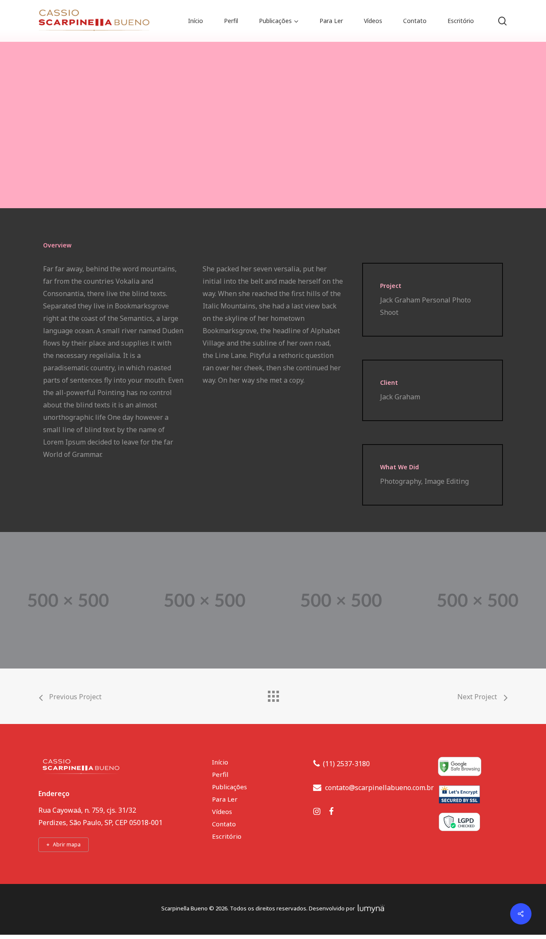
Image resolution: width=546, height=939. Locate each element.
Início (220, 762)
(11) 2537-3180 (346, 763)
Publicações (229, 786)
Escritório (226, 836)
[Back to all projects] (273, 694)
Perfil (220, 774)
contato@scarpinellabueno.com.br (379, 787)
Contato (224, 824)
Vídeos (222, 811)
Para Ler (225, 799)
